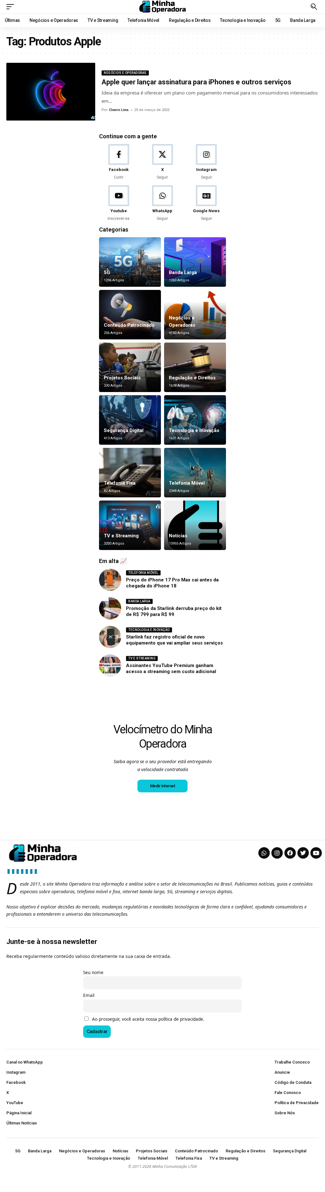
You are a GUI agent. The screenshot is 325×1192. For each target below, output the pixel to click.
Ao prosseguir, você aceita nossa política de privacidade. (148, 1019)
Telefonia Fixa (120, 483)
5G (107, 272)
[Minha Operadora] (162, 6)
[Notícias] (195, 525)
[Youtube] (118, 203)
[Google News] (206, 203)
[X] (162, 162)
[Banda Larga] (195, 262)
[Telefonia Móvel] (195, 472)
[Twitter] (303, 853)
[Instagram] (206, 162)
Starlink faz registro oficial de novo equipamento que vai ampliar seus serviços (174, 640)
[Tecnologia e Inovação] (195, 420)
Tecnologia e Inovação (194, 430)
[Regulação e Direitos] (195, 367)
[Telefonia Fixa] (130, 472)
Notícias (178, 536)
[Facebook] (118, 162)
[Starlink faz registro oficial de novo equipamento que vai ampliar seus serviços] (110, 637)
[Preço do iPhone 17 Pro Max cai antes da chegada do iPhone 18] (110, 580)
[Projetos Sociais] (130, 367)
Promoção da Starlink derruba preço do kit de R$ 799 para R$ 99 (174, 612)
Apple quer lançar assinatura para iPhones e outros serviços (196, 82)
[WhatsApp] (162, 203)
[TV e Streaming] (130, 525)
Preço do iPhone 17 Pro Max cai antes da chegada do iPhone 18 (172, 583)
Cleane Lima (119, 110)
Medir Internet (162, 785)
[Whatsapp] (264, 853)
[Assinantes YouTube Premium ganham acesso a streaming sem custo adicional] (110, 665)
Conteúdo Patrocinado (129, 325)
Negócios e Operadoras (125, 73)
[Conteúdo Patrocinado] (130, 314)
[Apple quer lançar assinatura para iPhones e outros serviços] (50, 92)
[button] (11, 6)
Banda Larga (183, 272)
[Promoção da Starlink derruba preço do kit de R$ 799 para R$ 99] (110, 608)
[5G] (130, 262)
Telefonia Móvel (187, 483)
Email (88, 995)
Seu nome (93, 972)
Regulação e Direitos (192, 378)
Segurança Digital (123, 430)
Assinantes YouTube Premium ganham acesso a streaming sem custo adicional (171, 669)
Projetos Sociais (122, 378)
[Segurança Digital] (130, 420)
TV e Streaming (121, 536)
